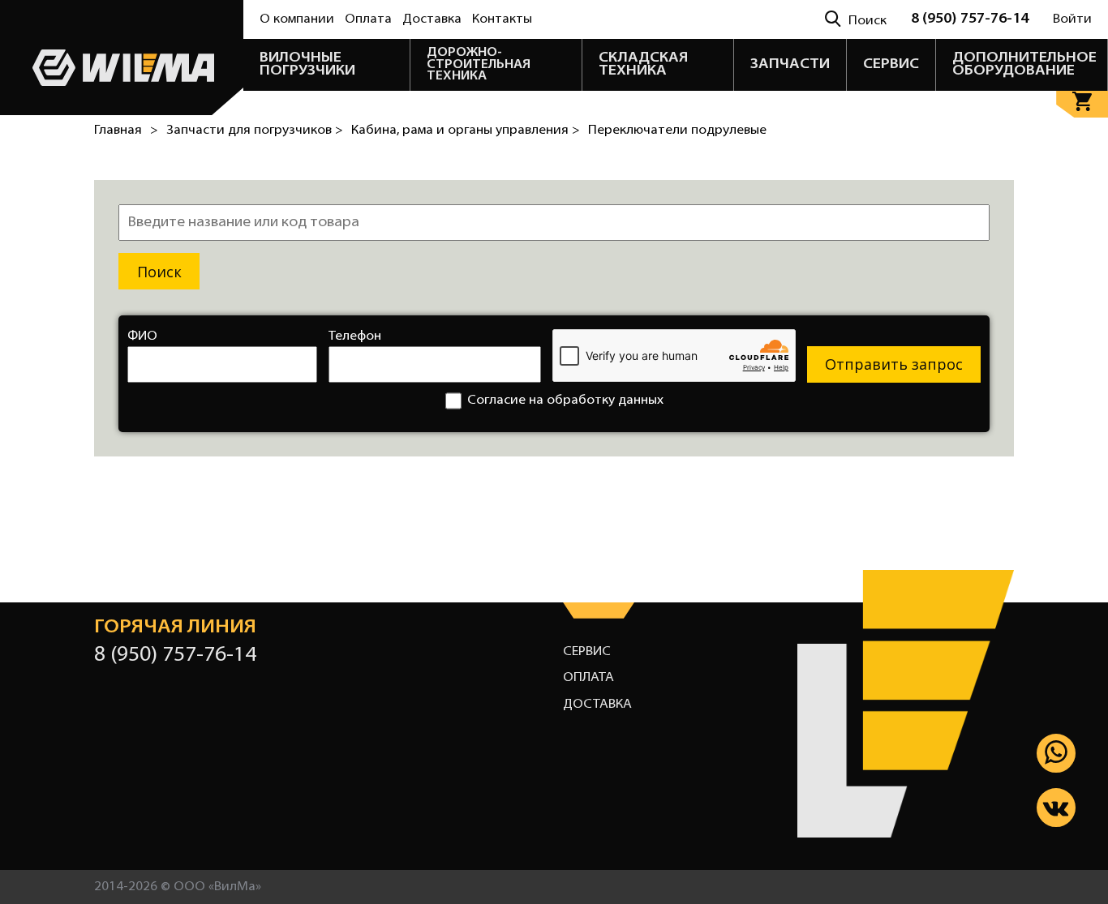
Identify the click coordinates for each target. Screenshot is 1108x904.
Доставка (432, 19)
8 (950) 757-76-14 (970, 19)
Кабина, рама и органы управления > (465, 130)
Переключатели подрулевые (677, 130)
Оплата (368, 19)
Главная (118, 130)
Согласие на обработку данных (565, 400)
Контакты (502, 19)
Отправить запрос (894, 364)
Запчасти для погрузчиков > (254, 130)
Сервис (587, 651)
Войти (1072, 19)
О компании (297, 19)
